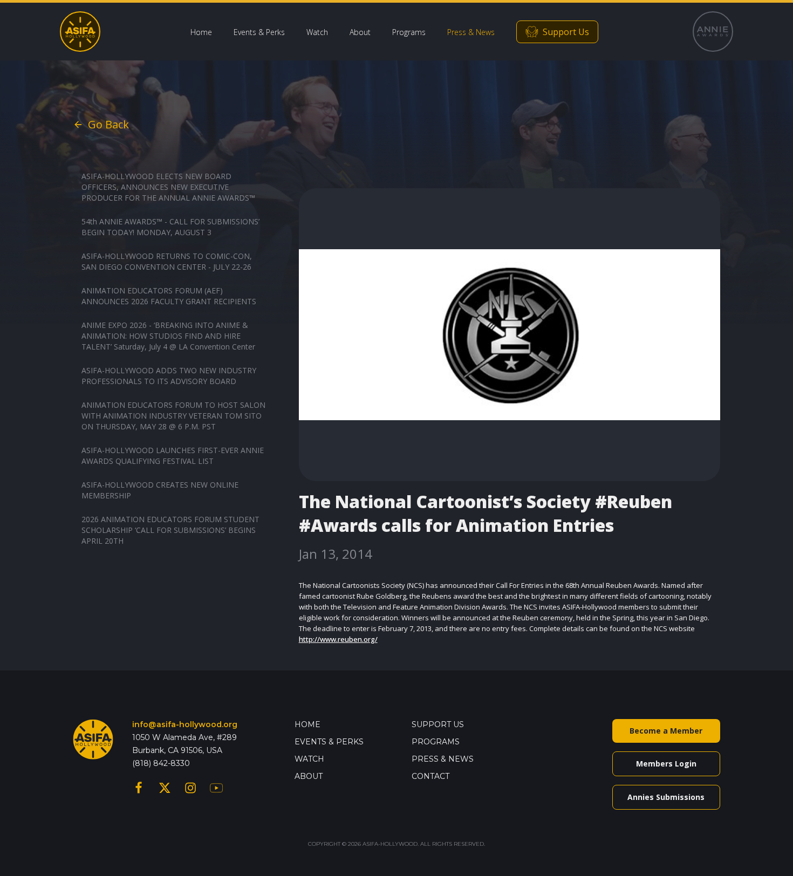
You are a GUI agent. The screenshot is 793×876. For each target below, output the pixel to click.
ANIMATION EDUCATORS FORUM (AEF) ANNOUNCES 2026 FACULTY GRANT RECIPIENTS (168, 295)
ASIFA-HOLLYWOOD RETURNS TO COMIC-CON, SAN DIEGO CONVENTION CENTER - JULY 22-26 (166, 261)
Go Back (108, 124)
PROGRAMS (436, 742)
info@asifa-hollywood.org (184, 724)
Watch (317, 32)
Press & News (471, 32)
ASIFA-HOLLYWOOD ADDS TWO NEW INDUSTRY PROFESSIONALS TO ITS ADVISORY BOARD (168, 375)
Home (201, 32)
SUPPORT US (438, 724)
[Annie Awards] (713, 31)
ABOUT (309, 776)
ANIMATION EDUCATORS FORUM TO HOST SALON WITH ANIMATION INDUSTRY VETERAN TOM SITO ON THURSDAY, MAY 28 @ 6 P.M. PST (173, 416)
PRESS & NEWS (443, 759)
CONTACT (430, 776)
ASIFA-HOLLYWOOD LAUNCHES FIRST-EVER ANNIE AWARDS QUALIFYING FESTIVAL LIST (172, 455)
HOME (307, 724)
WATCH (309, 759)
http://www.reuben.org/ (338, 639)
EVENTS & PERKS (329, 742)
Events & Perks (259, 32)
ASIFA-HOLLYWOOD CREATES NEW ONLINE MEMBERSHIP (159, 490)
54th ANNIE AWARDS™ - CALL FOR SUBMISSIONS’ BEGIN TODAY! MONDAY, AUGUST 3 (170, 226)
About (360, 32)
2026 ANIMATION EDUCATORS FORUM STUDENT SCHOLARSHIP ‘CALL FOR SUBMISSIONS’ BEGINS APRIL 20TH (170, 530)
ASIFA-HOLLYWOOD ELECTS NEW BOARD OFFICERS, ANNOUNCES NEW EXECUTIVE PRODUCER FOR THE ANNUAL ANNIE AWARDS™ (168, 187)
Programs (409, 32)
